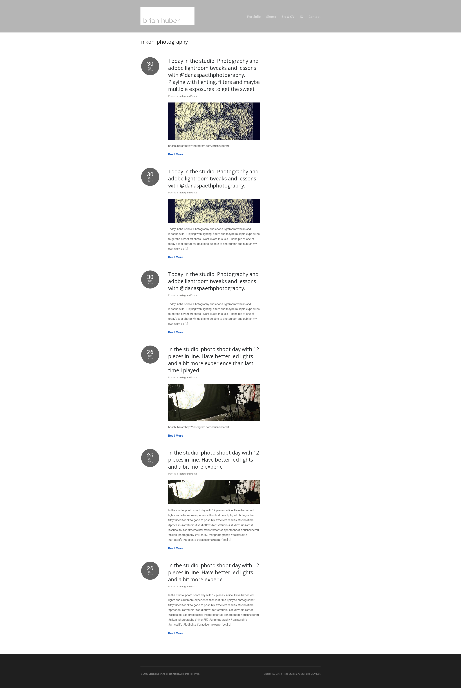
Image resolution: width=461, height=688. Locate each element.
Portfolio (254, 17)
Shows (271, 17)
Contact (314, 17)
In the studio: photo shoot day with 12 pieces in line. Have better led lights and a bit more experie (213, 459)
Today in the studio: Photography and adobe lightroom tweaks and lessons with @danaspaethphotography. (213, 178)
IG (301, 17)
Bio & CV (287, 17)
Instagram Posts (188, 96)
